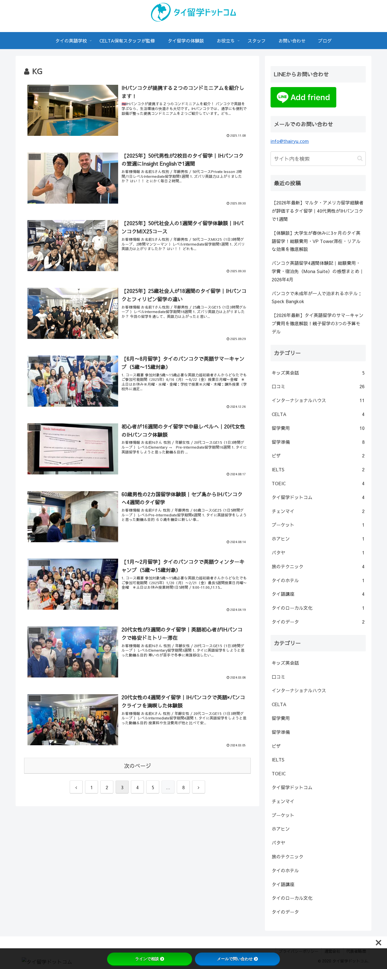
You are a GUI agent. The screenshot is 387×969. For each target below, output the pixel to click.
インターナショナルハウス (318, 400)
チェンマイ (318, 511)
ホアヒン (318, 538)
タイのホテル (318, 580)
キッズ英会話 (318, 373)
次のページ (137, 765)
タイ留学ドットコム (318, 497)
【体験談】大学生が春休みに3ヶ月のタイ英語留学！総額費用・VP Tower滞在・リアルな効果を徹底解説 (316, 241)
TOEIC (318, 483)
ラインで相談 (147, 958)
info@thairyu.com (290, 141)
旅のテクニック (318, 566)
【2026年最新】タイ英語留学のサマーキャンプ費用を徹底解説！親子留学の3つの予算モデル (317, 323)
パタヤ (318, 552)
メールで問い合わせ (235, 958)
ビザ (318, 455)
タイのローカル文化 (318, 608)
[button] (360, 158)
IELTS (318, 469)
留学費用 (318, 428)
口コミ (318, 386)
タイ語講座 (318, 594)
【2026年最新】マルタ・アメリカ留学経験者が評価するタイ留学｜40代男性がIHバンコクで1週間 (317, 210)
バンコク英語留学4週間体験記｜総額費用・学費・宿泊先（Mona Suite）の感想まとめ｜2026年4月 (318, 271)
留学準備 (318, 442)
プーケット (318, 525)
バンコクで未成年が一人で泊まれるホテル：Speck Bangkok (317, 297)
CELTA (318, 414)
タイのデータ (318, 621)
